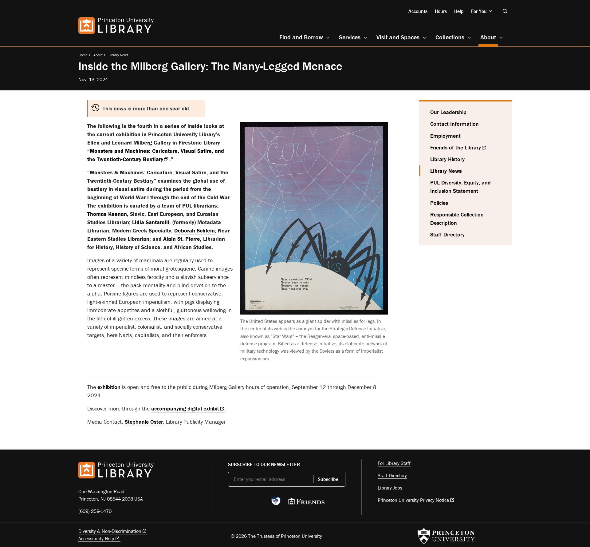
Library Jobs (390, 488)
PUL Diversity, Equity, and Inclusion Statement (460, 186)
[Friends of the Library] (306, 503)
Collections (449, 37)
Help (459, 11)
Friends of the (455, 147)
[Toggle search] (505, 11)
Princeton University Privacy (413, 500)
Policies (439, 202)
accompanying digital (185, 408)
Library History (447, 159)
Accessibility (96, 538)
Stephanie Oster (144, 421)
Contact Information (454, 123)
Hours (441, 11)
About (489, 37)
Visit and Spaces (397, 37)
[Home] (116, 25)
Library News (118, 55)
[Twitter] (231, 503)
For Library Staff (394, 463)
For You (479, 11)
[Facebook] (246, 503)
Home (83, 55)
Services (349, 37)
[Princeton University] (446, 536)
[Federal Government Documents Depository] (276, 504)
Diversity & (109, 531)
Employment (445, 135)
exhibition (108, 386)
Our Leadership (448, 112)
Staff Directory (447, 234)
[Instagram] (260, 503)
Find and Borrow (301, 37)
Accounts (417, 11)
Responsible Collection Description (457, 218)
